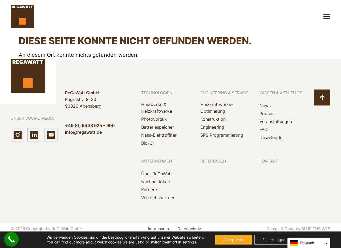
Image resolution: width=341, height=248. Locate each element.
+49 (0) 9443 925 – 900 (90, 125)
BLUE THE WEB (315, 228)
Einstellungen (273, 239)
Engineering (212, 127)
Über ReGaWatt (156, 173)
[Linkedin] (34, 134)
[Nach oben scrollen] (322, 97)
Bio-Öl (147, 143)
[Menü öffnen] (326, 16)
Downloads (270, 137)
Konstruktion (213, 119)
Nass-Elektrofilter (159, 135)
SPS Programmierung (221, 135)
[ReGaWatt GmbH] (22, 16)
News (265, 105)
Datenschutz (189, 228)
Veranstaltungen (275, 121)
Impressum (158, 228)
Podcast (267, 113)
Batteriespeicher (157, 127)
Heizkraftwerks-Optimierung (216, 108)
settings (189, 242)
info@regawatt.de (83, 132)
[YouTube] (51, 134)
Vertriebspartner (157, 197)
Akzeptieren (233, 239)
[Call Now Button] (11, 239)
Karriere (149, 189)
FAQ (263, 129)
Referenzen (213, 161)
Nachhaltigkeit (155, 181)
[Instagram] (17, 134)
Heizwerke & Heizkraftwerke (156, 108)
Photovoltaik (154, 119)
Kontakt (268, 161)
